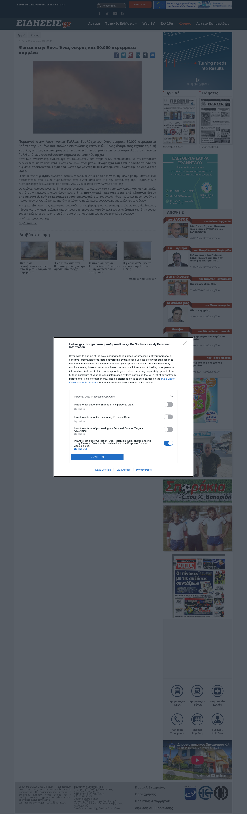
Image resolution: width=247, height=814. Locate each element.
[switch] (168, 404)
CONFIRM (97, 457)
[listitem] (123, 396)
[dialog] (123, 407)
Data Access (123, 469)
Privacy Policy (144, 469)
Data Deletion (103, 469)
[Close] (186, 344)
